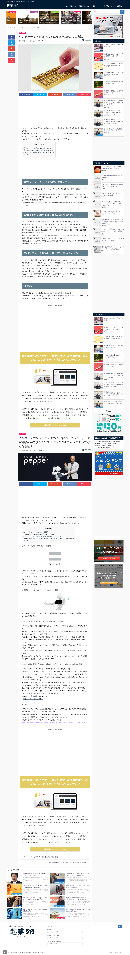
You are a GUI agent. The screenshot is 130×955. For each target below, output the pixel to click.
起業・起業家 (22, 32)
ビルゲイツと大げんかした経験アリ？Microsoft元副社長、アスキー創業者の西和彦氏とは (112, 203)
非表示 (42, 144)
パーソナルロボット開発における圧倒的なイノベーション (42, 536)
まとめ (25, 154)
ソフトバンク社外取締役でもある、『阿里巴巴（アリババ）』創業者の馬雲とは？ (112, 231)
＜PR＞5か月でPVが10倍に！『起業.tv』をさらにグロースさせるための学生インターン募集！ (54, 722)
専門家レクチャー (109, 6)
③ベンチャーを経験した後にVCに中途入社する (38, 152)
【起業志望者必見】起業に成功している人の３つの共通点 (67, 862)
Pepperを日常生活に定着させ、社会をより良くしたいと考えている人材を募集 (48, 538)
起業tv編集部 (88, 40)
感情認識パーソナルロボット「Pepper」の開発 (38, 534)
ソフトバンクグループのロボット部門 (35, 532)
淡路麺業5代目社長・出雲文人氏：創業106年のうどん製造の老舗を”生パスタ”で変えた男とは (112, 221)
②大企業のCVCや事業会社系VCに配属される (38, 150)
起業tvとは (73, 6)
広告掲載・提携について (39, 952)
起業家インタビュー (85, 6)
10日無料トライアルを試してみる (55, 425)
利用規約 (22, 952)
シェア (11, 38)
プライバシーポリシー (13, 952)
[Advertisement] (55, 112)
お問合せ (119, 6)
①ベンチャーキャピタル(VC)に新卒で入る (37, 148)
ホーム (66, 6)
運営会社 (28, 952)
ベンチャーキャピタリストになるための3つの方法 (40, 857)
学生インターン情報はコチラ (33, 699)
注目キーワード (97, 6)
